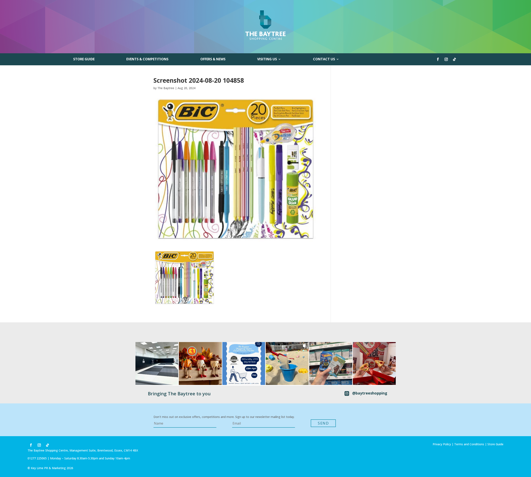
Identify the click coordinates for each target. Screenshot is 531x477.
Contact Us (324, 59)
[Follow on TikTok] (454, 59)
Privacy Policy (442, 444)
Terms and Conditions (469, 444)
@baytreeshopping (369, 393)
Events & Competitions (147, 59)
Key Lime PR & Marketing (49, 468)
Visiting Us (267, 59)
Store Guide (84, 59)
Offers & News (212, 59)
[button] (156, 363)
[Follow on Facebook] (438, 59)
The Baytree (165, 88)
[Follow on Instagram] (446, 59)
